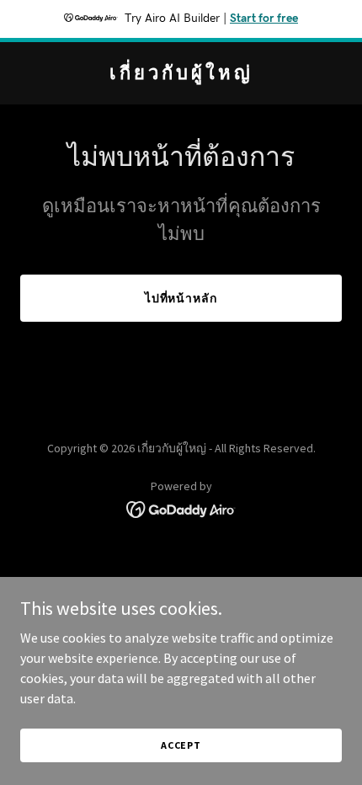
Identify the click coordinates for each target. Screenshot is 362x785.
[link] (181, 74)
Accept (181, 745)
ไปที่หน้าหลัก (181, 298)
